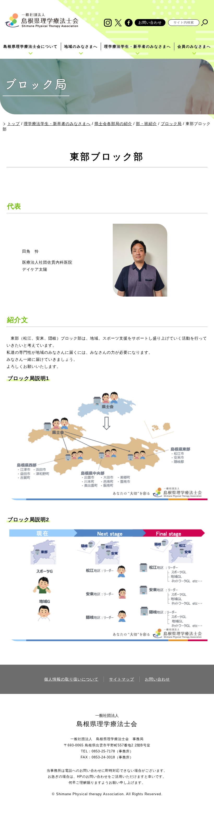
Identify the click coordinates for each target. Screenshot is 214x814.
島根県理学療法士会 (107, 723)
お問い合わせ (150, 23)
